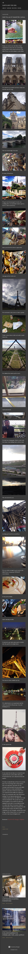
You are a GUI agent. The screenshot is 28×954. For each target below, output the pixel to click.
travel (7, 829)
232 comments (9, 903)
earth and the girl (9, 5)
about (4, 8)
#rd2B (9, 8)
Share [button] (3, 827)
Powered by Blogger (15, 946)
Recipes (14, 8)
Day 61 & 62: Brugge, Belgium (16, 819)
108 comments (9, 937)
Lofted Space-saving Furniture (10, 900)
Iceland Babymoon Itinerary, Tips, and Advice (13, 934)
